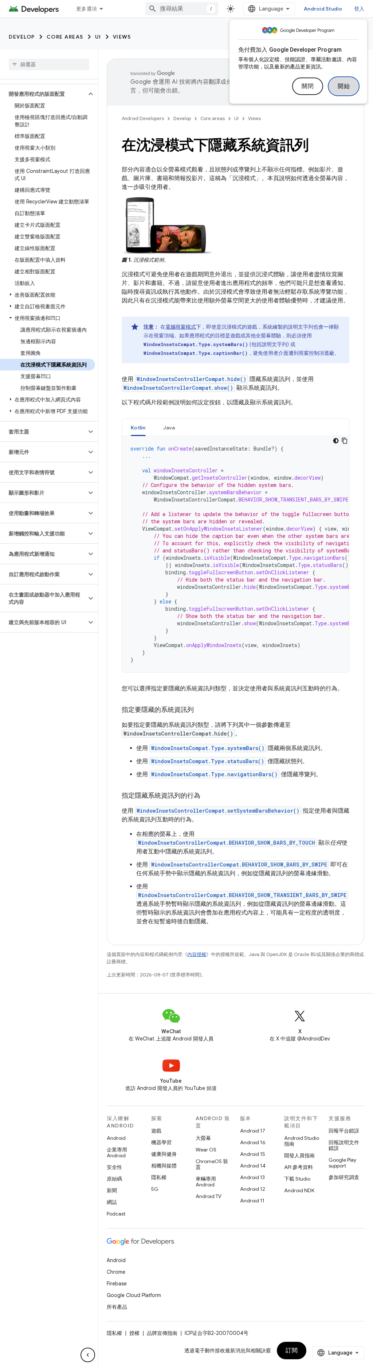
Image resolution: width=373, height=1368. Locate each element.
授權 (134, 1333)
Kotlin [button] (138, 427)
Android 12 (252, 1189)
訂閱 (292, 1350)
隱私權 (158, 1177)
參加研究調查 (344, 1177)
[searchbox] (49, 64)
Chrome (116, 1272)
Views (122, 36)
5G (154, 1189)
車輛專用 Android (206, 1181)
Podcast (116, 1213)
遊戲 (156, 1130)
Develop (22, 36)
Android (116, 1138)
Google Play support (342, 1163)
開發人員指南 (299, 1155)
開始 (344, 86)
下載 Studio (297, 1178)
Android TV (208, 1196)
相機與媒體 (164, 1165)
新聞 (112, 1190)
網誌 (112, 1202)
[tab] (138, 427)
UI (98, 36)
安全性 (114, 1167)
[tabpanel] (235, 554)
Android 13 (252, 1177)
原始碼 (114, 1178)
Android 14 (253, 1165)
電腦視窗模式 (180, 327)
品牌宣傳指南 (162, 1333)
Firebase (117, 1283)
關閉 (308, 86)
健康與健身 (164, 1154)
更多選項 (86, 8)
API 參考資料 (298, 1167)
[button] (43, 94)
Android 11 (252, 1200)
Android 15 (252, 1154)
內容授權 (196, 954)
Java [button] (169, 427)
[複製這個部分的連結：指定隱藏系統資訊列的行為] (207, 796)
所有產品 (117, 1307)
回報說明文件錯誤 (344, 1145)
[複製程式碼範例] (344, 440)
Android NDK (299, 1190)
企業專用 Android (117, 1152)
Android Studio (323, 8)
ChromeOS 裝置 (212, 1164)
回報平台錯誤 (344, 1130)
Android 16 (253, 1142)
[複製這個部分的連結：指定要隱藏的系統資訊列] (201, 710)
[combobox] (181, 8)
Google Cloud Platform (134, 1295)
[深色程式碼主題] (335, 440)
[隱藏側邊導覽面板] (88, 1355)
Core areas (65, 36)
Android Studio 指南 (301, 1141)
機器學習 (161, 1142)
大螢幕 (203, 1138)
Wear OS (206, 1149)
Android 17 (252, 1130)
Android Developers (143, 118)
